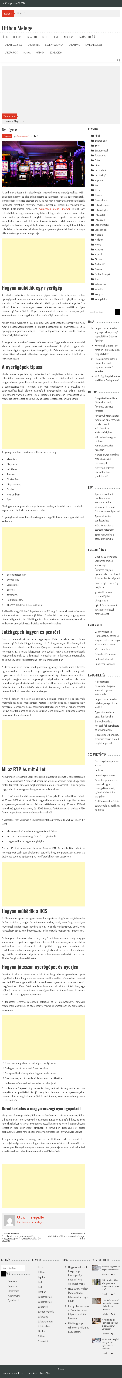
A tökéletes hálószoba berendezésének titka (66, 1237)
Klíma (97, 190)
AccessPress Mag (41, 1372)
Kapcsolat (13, 1285)
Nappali (98, 254)
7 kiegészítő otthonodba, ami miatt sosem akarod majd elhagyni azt (107, 739)
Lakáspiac (74, 44)
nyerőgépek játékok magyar (54, 208)
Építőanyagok (101, 150)
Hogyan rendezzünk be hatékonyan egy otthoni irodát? (106, 703)
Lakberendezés (93, 44)
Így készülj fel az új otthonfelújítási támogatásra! (103, 596)
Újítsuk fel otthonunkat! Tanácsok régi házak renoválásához (106, 609)
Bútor (97, 145)
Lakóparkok (11, 52)
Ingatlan (32, 37)
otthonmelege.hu (23, 136)
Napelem (99, 249)
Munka (27, 52)
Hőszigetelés (101, 170)
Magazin (17, 121)
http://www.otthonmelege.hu (31, 1222)
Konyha (98, 195)
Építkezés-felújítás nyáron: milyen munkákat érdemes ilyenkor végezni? (107, 574)
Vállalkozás (100, 284)
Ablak (97, 135)
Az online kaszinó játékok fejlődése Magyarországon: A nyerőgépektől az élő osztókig (21, 1238)
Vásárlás (99, 289)
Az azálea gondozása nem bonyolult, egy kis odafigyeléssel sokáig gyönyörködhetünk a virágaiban (107, 788)
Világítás (99, 294)
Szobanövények (54, 44)
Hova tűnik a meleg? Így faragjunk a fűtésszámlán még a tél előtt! (48, 13)
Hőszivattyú (100, 175)
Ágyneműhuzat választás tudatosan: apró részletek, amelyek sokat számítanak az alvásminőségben (107, 424)
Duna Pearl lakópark (105, 663)
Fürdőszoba (100, 155)
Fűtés (97, 160)
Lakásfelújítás (87, 37)
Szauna (98, 269)
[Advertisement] (61, 89)
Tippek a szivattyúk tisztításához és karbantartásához (104, 498)
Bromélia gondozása (105, 775)
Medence (99, 239)
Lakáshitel (34, 44)
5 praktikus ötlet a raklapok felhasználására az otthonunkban (107, 725)
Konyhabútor (101, 200)
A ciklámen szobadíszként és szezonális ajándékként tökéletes (107, 805)
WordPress (19, 1372)
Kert (44, 37)
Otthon (17, 37)
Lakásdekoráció (102, 205)
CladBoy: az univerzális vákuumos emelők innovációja (106, 560)
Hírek (5, 37)
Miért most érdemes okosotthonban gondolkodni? (104, 472)
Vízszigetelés (101, 299)
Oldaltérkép (13, 1290)
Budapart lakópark (104, 659)
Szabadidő (56, 52)
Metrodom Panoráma (105, 654)
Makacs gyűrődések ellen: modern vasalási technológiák (107, 458)
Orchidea (99, 770)
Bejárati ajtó (101, 140)
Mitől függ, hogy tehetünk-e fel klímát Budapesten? (78, 1327)
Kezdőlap (12, 1281)
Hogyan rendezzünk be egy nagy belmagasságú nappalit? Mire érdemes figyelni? (77, 1275)
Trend (97, 279)
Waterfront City (102, 649)
